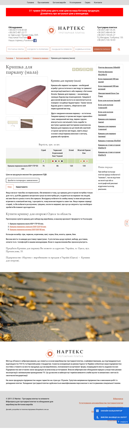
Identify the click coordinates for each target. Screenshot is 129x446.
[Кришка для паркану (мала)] (27, 96)
